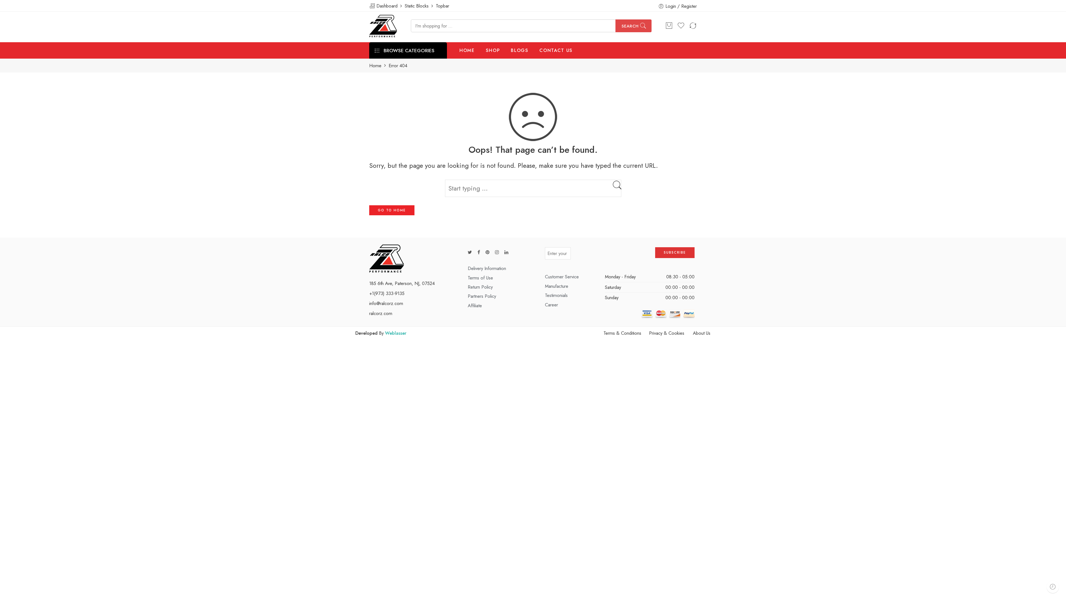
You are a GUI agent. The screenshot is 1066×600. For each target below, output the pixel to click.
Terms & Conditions (622, 333)
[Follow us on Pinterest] (487, 252)
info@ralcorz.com (386, 303)
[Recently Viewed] (1053, 587)
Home (375, 65)
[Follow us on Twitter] (470, 252)
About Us (701, 333)
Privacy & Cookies (666, 333)
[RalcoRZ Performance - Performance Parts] (383, 26)
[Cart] (669, 26)
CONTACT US (556, 50)
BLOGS (519, 50)
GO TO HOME (392, 210)
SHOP (493, 50)
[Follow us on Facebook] (478, 252)
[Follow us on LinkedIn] (506, 252)
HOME (467, 50)
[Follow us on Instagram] (497, 252)
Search (630, 26)
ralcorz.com (380, 313)
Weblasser (395, 333)
